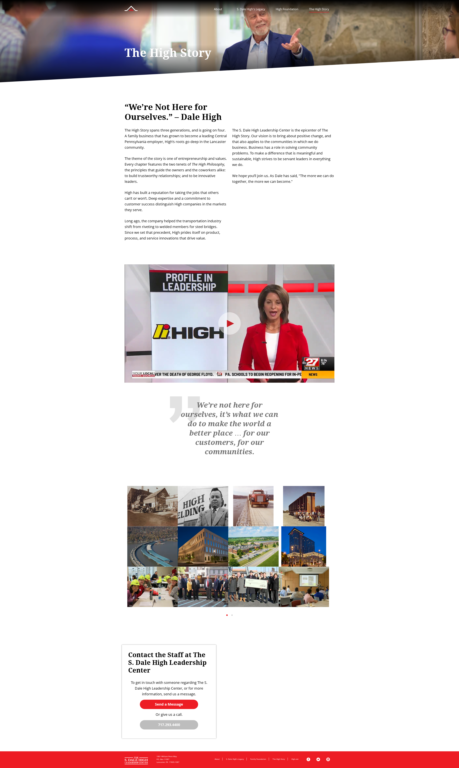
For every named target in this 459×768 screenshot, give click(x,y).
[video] (229, 323)
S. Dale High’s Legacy (235, 759)
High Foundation (287, 9)
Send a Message (169, 704)
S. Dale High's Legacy (251, 9)
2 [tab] (232, 615)
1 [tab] (227, 615)
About (218, 9)
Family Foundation (258, 759)
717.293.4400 (169, 724)
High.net (295, 759)
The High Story (319, 9)
